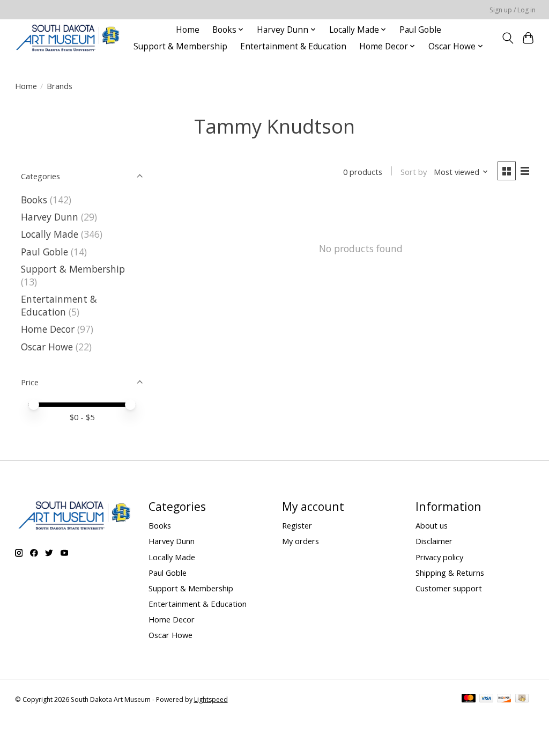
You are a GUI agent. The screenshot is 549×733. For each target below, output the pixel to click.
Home (187, 29)
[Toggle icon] (507, 38)
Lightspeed (211, 699)
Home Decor (48, 328)
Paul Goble (420, 29)
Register (297, 525)
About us (432, 525)
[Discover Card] (504, 699)
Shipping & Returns (450, 572)
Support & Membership (180, 46)
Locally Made (49, 234)
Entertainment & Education (293, 46)
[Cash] (522, 699)
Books (34, 199)
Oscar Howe (47, 346)
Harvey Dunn (49, 216)
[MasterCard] (469, 699)
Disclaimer (434, 541)
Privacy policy (439, 557)
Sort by (413, 171)
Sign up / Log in (512, 9)
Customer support (449, 588)
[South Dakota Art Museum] (67, 38)
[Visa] (486, 699)
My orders (300, 541)
